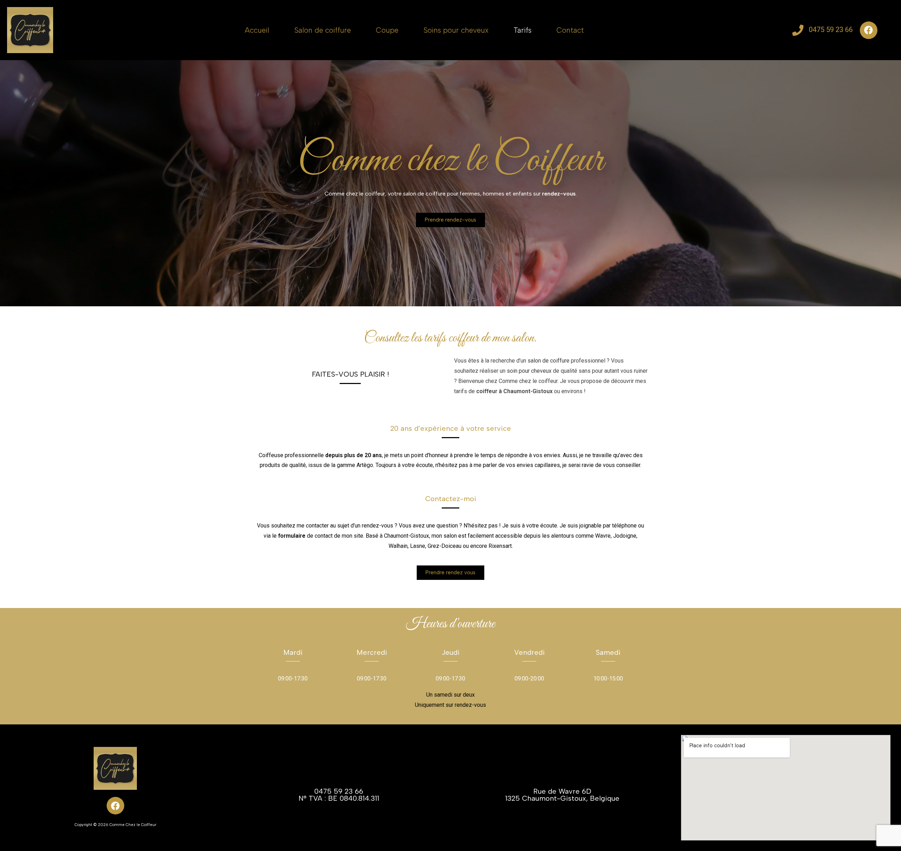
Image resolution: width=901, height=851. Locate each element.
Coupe (387, 30)
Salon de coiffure (322, 30)
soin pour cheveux (529, 370)
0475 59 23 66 (831, 29)
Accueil (257, 30)
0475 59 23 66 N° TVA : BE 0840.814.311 (338, 794)
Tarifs (522, 30)
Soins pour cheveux (456, 30)
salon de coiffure (548, 360)
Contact (570, 30)
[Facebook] (868, 30)
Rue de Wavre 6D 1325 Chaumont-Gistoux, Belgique (562, 794)
